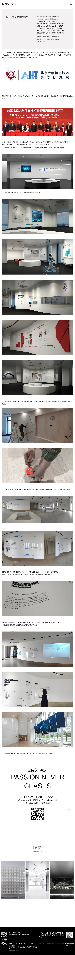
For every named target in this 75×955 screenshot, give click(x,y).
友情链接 (42, 944)
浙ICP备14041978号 (15, 950)
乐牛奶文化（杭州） (15, 932)
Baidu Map (50, 944)
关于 (4, 939)
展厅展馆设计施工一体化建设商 (19, 935)
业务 (4, 936)
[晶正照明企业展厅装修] (6, 833)
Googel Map (60, 944)
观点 (4, 943)
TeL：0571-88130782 (51, 932)
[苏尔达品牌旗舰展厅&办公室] (69, 833)
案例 (4, 933)
